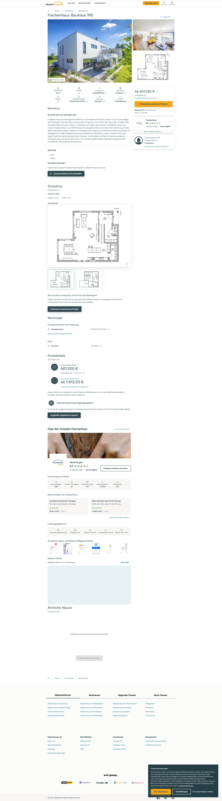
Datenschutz (85, 741)
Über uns (51, 741)
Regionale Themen (127, 695)
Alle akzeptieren (161, 792)
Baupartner (84, 3)
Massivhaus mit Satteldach (91, 703)
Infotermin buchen (153, 745)
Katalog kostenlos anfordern (115, 468)
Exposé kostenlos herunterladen (68, 174)
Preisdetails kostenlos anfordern (154, 104)
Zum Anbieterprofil (122, 429)
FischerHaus (69, 11)
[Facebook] (158, 797)
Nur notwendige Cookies (203, 792)
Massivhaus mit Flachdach (91, 707)
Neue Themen (160, 695)
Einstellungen (182, 792)
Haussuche (118, 741)
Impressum (85, 745)
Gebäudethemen (63, 695)
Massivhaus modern (121, 711)
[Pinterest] (165, 797)
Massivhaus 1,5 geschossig (59, 707)
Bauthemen (94, 695)
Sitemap (51, 749)
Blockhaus (149, 711)
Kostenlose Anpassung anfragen (64, 309)
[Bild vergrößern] (127, 264)
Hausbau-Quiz (151, 3)
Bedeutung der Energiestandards (60, 333)
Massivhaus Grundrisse (57, 703)
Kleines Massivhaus (56, 711)
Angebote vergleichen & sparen (64, 415)
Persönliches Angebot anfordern (156, 146)
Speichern (167, 17)
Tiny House (150, 715)
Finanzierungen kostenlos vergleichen (74, 387)
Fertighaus (150, 703)
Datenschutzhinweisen (186, 786)
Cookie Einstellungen (57, 753)
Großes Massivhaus (56, 715)
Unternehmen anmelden (155, 741)
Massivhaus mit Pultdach (91, 711)
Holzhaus (149, 707)
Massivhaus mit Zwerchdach (125, 703)
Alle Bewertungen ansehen (119, 517)
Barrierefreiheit (54, 745)
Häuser (71, 3)
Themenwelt (100, 3)
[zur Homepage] (49, 10)
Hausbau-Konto (119, 749)
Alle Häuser (125, 562)
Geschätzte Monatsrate (70, 379)
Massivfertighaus (120, 715)
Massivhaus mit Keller (122, 707)
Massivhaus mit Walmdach (91, 715)
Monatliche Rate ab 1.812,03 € (146, 98)
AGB (82, 749)
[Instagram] (173, 797)
